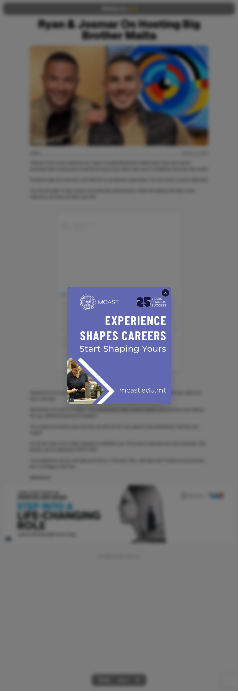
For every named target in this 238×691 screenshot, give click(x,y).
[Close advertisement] (165, 293)
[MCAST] (119, 345)
